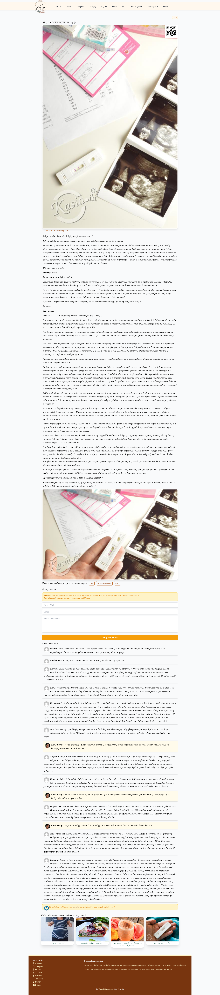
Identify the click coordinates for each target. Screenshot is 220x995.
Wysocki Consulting (106, 989)
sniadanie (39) (127, 969)
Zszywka (38, 975)
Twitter (37, 981)
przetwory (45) (88, 969)
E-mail (37, 984)
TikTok (37, 969)
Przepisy (93, 6)
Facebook (38, 978)
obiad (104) (97, 965)
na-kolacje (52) (152, 965)
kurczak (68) (126, 965)
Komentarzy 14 (61, 230)
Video (68, 6)
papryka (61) (143, 965)
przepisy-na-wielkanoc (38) (149, 969)
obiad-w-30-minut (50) (164, 965)
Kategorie (80, 6)
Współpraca (153, 6)
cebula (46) (182, 965)
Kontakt (166, 6)
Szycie (114, 6)
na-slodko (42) (109, 969)
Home (58, 6)
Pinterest (38, 972)
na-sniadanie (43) (99, 969)
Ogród (104, 6)
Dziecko (117, 583)
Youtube (38, 963)
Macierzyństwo (137, 6)
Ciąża (91, 583)
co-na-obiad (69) (117, 965)
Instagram (38, 966)
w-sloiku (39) (136, 969)
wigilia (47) (174, 965)
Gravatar (76, 907)
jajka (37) (161, 969)
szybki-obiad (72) (106, 965)
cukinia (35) (168, 969)
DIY (124, 6)
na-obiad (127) (88, 965)
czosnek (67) (135, 965)
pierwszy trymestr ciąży (104, 583)
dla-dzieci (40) (118, 969)
